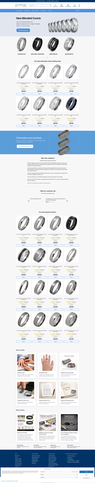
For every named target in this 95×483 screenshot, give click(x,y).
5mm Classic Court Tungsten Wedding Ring (24, 235)
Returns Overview (18, 461)
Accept (86, 471)
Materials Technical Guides (67, 372)
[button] (77, 10)
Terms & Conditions (52, 457)
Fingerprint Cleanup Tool (23, 400)
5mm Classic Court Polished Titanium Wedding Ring (39, 235)
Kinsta (53, 482)
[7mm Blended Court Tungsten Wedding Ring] (23, 103)
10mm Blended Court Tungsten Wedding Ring (55, 115)
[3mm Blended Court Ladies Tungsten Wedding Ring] (23, 71)
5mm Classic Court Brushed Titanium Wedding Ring (55, 235)
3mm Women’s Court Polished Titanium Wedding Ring (23, 299)
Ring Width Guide (43, 372)
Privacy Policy (51, 466)
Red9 (46, 482)
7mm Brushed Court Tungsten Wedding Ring (39, 331)
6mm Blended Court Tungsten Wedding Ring (71, 83)
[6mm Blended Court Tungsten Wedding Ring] (71, 71)
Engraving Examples (35, 457)
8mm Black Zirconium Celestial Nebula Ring (71, 115)
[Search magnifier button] (50, 5)
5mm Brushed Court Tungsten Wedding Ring (23, 331)
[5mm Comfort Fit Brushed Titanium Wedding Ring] (39, 287)
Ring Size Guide (21, 372)
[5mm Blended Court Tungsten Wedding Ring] (55, 71)
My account (55, 6)
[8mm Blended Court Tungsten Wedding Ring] (39, 103)
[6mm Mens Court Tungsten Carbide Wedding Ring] (55, 255)
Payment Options (18, 464)
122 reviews (24, 6)
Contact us (75, 6)
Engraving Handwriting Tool (67, 400)
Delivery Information (52, 460)
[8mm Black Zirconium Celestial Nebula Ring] (71, 103)
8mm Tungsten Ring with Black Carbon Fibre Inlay (23, 267)
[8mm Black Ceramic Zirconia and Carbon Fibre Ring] (71, 223)
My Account (17, 455)
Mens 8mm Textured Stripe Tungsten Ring (39, 267)
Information (61, 5)
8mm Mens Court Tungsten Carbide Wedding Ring (55, 331)
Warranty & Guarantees (53, 463)
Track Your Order (18, 458)
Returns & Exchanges (52, 458)
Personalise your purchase (29, 138)
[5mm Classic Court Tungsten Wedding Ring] (23, 223)
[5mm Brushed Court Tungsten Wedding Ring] (23, 319)
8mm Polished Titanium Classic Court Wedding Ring (71, 331)
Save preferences (86, 477)
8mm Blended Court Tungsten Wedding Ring (39, 115)
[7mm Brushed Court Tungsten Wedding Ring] (39, 319)
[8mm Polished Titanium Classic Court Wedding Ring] (71, 319)
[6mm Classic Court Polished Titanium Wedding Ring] (71, 287)
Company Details (52, 455)
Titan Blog (34, 463)
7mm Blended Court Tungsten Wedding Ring (23, 115)
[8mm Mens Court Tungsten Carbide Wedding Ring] (55, 319)
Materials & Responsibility (53, 464)
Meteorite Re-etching (22, 432)
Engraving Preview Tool (44, 400)
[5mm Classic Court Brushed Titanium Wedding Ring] (55, 223)
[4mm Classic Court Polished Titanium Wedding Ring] (71, 255)
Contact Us (17, 466)
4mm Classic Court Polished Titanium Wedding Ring (71, 267)
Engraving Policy (52, 461)
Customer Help (68, 6)
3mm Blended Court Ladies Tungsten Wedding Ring (23, 83)
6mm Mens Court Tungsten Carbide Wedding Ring (55, 267)
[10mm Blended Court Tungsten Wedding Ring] (55, 103)
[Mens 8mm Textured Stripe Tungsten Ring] (39, 255)
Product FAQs (34, 461)
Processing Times (18, 463)
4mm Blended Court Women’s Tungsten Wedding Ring (39, 83)
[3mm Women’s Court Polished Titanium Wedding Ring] (23, 287)
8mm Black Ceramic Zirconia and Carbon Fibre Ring (71, 235)
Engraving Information (36, 455)
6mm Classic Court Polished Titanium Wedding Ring (71, 299)
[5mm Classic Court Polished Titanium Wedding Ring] (39, 223)
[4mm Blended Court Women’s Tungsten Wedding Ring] (39, 71)
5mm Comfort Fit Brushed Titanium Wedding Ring (39, 299)
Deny (86, 474)
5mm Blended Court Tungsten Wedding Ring (55, 83)
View (23, 93)
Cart (79, 6)
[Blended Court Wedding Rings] (63, 25)
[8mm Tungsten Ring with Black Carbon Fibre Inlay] (23, 255)
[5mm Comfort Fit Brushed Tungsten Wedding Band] (55, 287)
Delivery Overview (18, 460)
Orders (16, 457)
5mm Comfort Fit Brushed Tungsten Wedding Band (55, 299)
